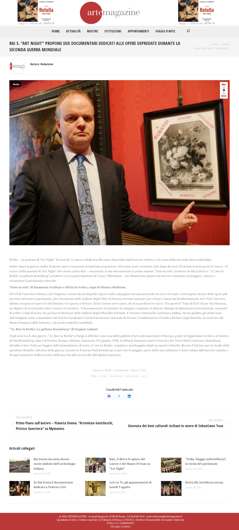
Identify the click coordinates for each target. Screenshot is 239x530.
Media (16, 84)
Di (121, 370)
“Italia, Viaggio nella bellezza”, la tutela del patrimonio (205, 461)
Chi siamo (115, 526)
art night (103, 376)
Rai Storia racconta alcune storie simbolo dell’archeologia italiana (54, 464)
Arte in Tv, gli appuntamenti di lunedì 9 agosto (130, 484)
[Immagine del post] (19, 465)
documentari (116, 376)
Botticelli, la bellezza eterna (205, 482)
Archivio (126, 526)
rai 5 (145, 376)
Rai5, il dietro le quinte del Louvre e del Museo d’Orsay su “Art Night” (129, 464)
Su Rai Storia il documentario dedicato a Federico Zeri (53, 484)
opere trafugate (132, 376)
